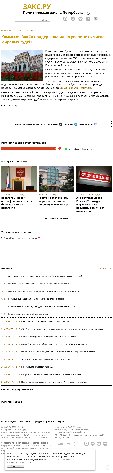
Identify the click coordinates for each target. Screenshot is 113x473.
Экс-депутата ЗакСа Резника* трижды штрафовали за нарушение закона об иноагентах (90, 204)
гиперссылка (17, 437)
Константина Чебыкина (75, 87)
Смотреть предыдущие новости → (56, 389)
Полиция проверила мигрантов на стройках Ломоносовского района (54, 382)
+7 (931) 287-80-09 (63, 432)
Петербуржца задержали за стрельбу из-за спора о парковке (37, 299)
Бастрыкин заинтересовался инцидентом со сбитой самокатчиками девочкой (45, 276)
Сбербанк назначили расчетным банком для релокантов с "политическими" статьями (62, 329)
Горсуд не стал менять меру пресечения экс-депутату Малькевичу (53, 201)
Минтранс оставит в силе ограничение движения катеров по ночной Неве (44, 291)
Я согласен (15, 466)
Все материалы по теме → (57, 218)
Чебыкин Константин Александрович (19, 238)
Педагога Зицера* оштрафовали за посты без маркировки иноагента (16, 202)
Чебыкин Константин (83, 149)
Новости (6, 30)
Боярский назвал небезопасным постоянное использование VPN (39, 283)
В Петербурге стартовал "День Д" (37, 367)
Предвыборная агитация (48, 421)
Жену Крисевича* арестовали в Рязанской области (45, 359)
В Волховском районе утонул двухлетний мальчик (45, 321)
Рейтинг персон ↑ (56, 401)
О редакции (8, 421)
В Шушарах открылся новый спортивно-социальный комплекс (51, 374)
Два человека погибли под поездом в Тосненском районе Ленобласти (41, 306)
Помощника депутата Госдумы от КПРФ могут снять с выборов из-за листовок (58, 351)
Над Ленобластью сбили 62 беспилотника (28, 314)
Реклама (24, 421)
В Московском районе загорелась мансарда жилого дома (48, 336)
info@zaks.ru (79, 432)
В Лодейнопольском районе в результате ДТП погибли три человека (54, 344)
